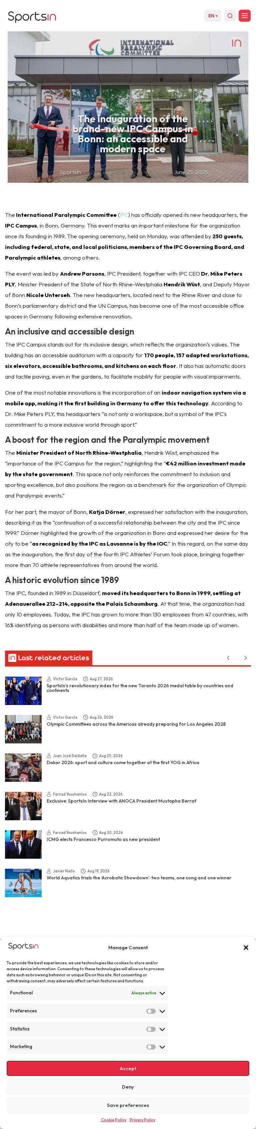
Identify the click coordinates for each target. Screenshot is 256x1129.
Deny (128, 1087)
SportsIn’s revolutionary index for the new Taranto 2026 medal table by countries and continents (140, 688)
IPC (124, 214)
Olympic (131, 100)
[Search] (230, 16)
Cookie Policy (113, 1119)
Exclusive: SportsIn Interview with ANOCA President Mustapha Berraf (121, 801)
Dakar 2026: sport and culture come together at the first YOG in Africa (123, 762)
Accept (128, 1068)
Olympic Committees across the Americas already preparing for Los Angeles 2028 (136, 724)
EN (212, 15)
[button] (246, 947)
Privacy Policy (142, 1119)
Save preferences (128, 1105)
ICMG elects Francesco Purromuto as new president (103, 839)
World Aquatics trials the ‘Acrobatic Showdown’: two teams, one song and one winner (139, 878)
